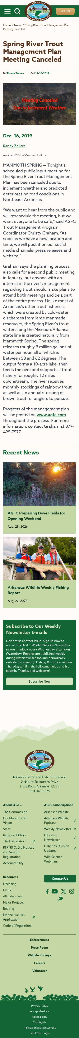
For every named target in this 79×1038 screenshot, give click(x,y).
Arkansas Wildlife (56, 812)
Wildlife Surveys (39, 955)
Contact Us (60, 879)
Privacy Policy (39, 1006)
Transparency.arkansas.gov (39, 1027)
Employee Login (39, 1033)
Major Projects (13, 902)
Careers (39, 963)
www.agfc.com (51, 414)
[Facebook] (47, 891)
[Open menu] (7, 11)
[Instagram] (71, 891)
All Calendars (12, 896)
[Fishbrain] (60, 898)
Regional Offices (14, 835)
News (17, 25)
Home (7, 25)
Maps (7, 890)
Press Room (39, 947)
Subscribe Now (39, 681)
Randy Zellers (15, 73)
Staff (6, 829)
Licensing (9, 884)
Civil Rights (39, 1022)
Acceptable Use (39, 1011)
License (65, 11)
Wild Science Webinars (53, 859)
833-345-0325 (40, 791)
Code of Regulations (17, 925)
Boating (8, 908)
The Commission (15, 812)
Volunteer (39, 971)
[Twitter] (63, 891)
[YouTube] (55, 891)
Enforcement (39, 940)
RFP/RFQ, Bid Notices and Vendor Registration (18, 852)
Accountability (13, 863)
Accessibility (39, 1016)
